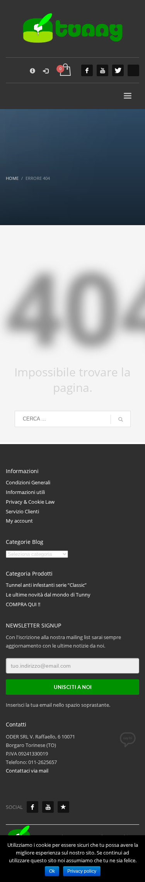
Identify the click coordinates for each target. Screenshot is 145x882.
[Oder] (63, 807)
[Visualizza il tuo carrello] (64, 70)
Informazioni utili (25, 492)
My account (19, 520)
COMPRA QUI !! (23, 604)
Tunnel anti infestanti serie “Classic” (46, 584)
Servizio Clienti (22, 511)
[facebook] (87, 70)
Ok (52, 871)
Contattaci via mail (27, 770)
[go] (121, 419)
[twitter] (118, 70)
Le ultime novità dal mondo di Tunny (48, 594)
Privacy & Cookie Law (30, 501)
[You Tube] (102, 70)
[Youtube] (48, 807)
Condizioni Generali (28, 482)
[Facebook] (32, 807)
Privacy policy (81, 871)
